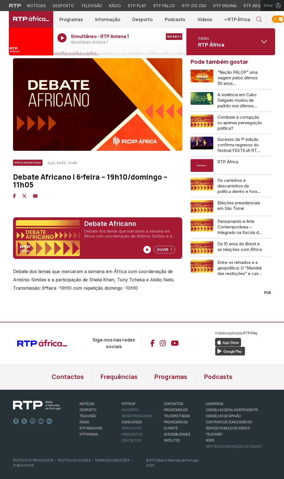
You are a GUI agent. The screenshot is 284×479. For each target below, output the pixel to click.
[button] (259, 19)
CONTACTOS (173, 403)
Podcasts (175, 19)
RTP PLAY (129, 403)
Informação (107, 19)
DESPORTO (88, 409)
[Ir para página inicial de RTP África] (31, 19)
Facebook (16, 421)
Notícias (36, 5)
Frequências (119, 377)
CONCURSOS (132, 422)
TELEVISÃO (88, 416)
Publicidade (23, 465)
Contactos (68, 377)
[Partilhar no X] (24, 196)
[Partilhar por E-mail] (35, 196)
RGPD (210, 440)
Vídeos (204, 19)
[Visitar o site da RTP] (15, 5)
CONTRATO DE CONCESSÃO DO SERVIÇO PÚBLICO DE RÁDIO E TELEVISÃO (229, 428)
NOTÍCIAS (87, 403)
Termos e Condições (112, 460)
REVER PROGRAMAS (137, 416)
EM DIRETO (130, 409)
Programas (71, 19)
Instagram (33, 421)
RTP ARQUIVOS (91, 428)
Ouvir (163, 249)
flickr (49, 421)
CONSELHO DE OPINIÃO (223, 416)
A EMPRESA (214, 403)
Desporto (63, 5)
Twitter (24, 421)
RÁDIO (84, 422)
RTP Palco (164, 5)
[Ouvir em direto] (31, 41)
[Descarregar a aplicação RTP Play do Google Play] (230, 351)
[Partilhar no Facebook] (14, 196)
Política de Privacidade (33, 460)
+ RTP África (237, 19)
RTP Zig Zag (194, 5)
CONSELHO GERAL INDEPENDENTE (232, 409)
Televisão (91, 5)
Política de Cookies (74, 460)
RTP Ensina (225, 5)
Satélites (172, 440)
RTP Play (137, 5)
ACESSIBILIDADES (177, 434)
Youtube (41, 421)
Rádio (115, 5)
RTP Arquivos (258, 5)
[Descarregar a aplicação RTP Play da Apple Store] (228, 342)
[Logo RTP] (37, 405)
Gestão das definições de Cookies (234, 446)
